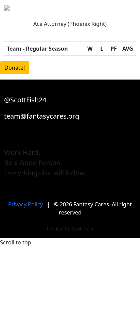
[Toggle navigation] (131, 10)
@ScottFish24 (25, 99)
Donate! (14, 67)
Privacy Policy (25, 204)
